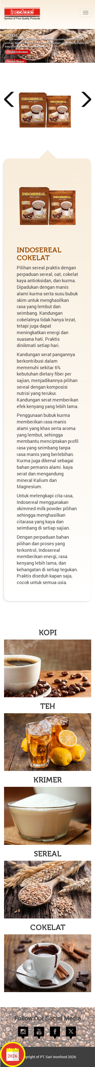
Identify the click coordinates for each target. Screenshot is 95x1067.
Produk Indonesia (18, 51)
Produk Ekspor (16, 61)
